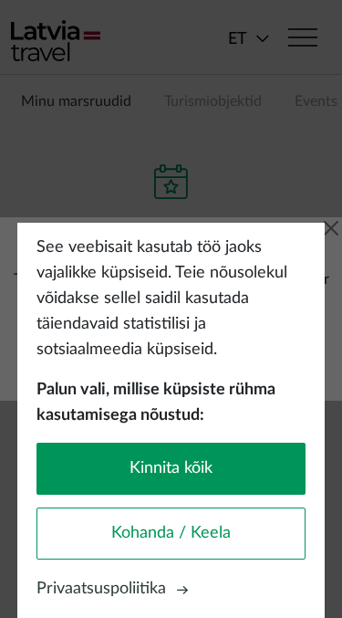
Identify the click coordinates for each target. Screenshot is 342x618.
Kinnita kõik (171, 468)
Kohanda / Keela (171, 533)
